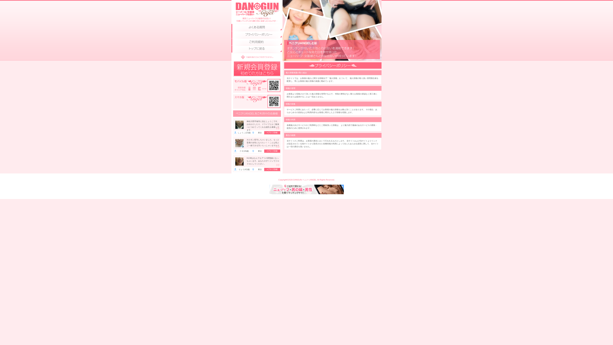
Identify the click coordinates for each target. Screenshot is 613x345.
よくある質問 (257, 27)
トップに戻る (257, 49)
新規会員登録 (257, 69)
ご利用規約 (257, 42)
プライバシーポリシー (257, 34)
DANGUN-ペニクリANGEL (257, 9)
